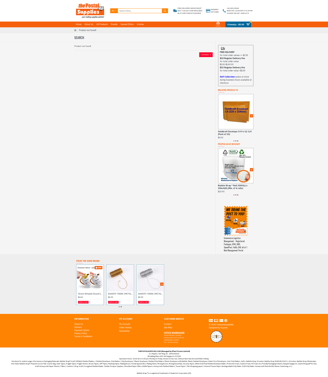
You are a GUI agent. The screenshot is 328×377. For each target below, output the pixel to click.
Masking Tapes (113, 364)
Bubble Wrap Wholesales (306, 361)
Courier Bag (51, 364)
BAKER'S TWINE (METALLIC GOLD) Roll (120, 293)
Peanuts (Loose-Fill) (38, 364)
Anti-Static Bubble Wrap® (20, 364)
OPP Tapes (103, 364)
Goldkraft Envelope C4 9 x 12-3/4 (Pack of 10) (235, 132)
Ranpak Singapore (290, 364)
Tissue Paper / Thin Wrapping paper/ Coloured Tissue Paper (198, 366)
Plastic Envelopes (141, 361)
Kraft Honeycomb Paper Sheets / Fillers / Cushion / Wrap (56, 366)
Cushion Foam (245, 364)
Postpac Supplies (116, 366)
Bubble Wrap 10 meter (255, 361)
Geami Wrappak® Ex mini (307, 364)
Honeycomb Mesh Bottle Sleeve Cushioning (271, 366)
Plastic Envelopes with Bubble (176, 361)
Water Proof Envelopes (217, 361)
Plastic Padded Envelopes (198, 361)
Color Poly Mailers (233, 361)
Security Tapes (188, 364)
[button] (220, 115)
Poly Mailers (115, 361)
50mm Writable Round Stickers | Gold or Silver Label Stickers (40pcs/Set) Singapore (90, 293)
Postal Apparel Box (138, 364)
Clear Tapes (60, 364)
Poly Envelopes (127, 361)
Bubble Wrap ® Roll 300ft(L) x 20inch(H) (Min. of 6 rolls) (232, 186)
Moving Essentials (175, 364)
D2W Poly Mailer (248, 366)
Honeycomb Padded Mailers (164, 366)
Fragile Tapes (71, 364)
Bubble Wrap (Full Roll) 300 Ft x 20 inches (280, 361)
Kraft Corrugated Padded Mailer (91, 366)
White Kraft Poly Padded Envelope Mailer (210, 364)
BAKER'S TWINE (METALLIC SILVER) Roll (150, 293)
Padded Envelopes (103, 361)
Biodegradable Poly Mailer (231, 366)
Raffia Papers (147, 366)
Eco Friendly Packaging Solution (271, 364)
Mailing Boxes (125, 364)
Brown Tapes (94, 364)
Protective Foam (233, 364)
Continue (205, 55)
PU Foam (254, 364)
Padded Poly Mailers (156, 361)
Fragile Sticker (82, 364)
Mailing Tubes (152, 364)
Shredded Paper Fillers (133, 366)
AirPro (243, 361)
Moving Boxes (162, 364)
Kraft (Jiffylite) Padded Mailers (82, 361)
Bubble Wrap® (65, 361)
